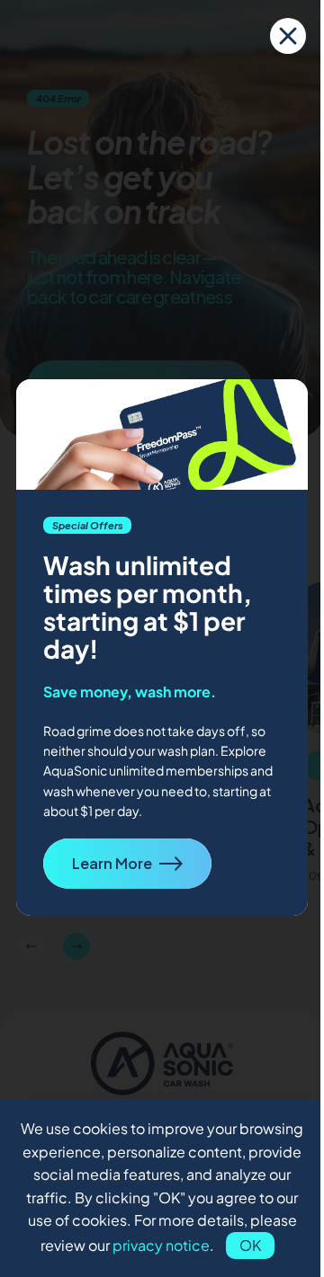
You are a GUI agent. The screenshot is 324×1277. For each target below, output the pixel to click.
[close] (288, 36)
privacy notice (161, 1245)
